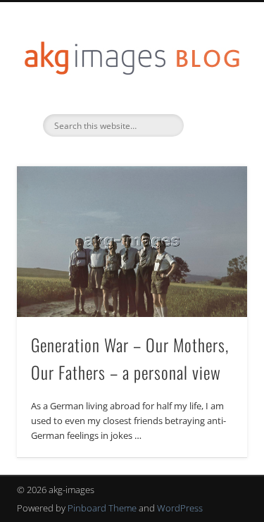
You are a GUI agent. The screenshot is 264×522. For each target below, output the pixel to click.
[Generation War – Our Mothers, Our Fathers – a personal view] (132, 241)
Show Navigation (213, 126)
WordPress (180, 508)
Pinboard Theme (102, 508)
